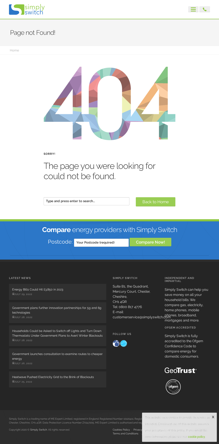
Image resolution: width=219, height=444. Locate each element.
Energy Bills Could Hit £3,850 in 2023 (37, 289)
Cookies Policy (121, 429)
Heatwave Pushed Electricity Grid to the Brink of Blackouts (53, 377)
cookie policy (196, 436)
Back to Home (155, 201)
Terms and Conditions (125, 433)
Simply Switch (38, 429)
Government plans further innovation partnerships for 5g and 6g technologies (56, 310)
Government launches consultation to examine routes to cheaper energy (57, 356)
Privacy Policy (141, 429)
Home (14, 50)
